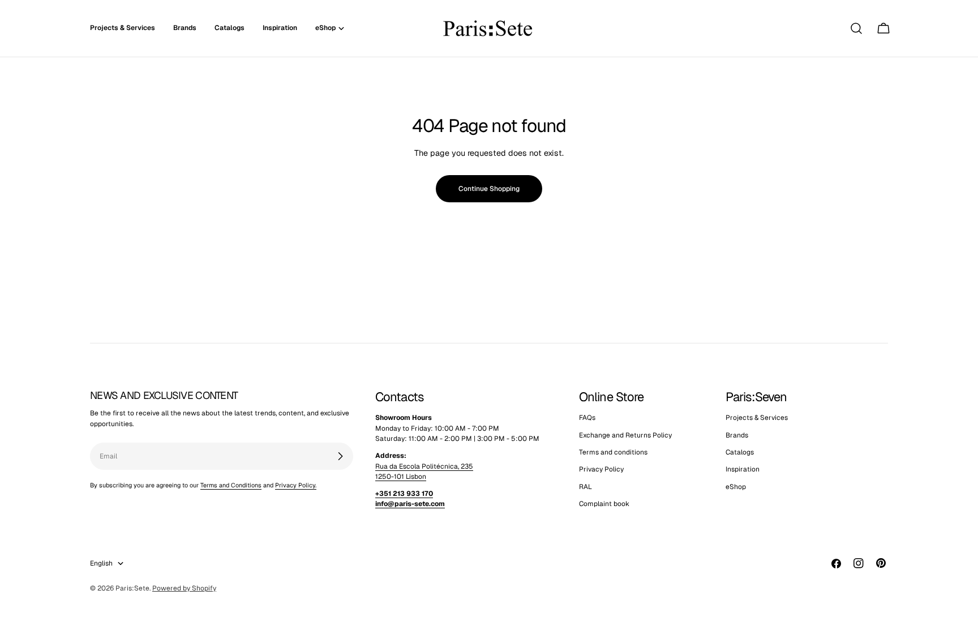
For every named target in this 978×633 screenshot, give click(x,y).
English (101, 563)
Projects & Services (757, 417)
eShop (736, 486)
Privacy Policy (601, 469)
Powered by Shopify (184, 588)
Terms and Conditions (230, 485)
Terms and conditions (613, 452)
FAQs (587, 417)
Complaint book (604, 503)
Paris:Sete (132, 588)
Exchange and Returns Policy (625, 435)
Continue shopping (489, 188)
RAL (585, 486)
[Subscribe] (340, 456)
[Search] (856, 28)
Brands (737, 435)
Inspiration (743, 469)
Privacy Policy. (295, 485)
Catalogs (740, 452)
